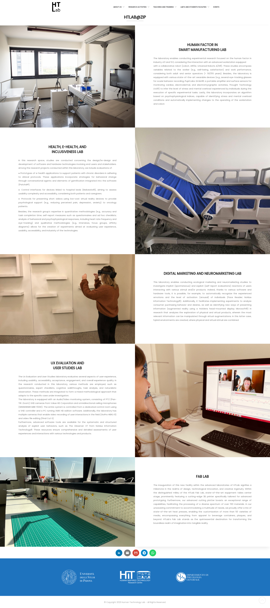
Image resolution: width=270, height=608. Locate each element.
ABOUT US (117, 7)
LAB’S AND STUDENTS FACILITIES (193, 7)
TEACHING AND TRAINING (163, 7)
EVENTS (216, 7)
